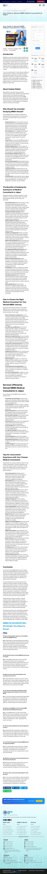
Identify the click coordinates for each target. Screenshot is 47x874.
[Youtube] (33, 1)
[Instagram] (29, 1)
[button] (25, 48)
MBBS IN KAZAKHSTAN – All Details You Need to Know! (15, 626)
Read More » (36, 72)
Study (5, 48)
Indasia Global (15, 870)
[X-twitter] (9, 820)
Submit (37, 48)
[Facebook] (27, 1)
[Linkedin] (7, 820)
